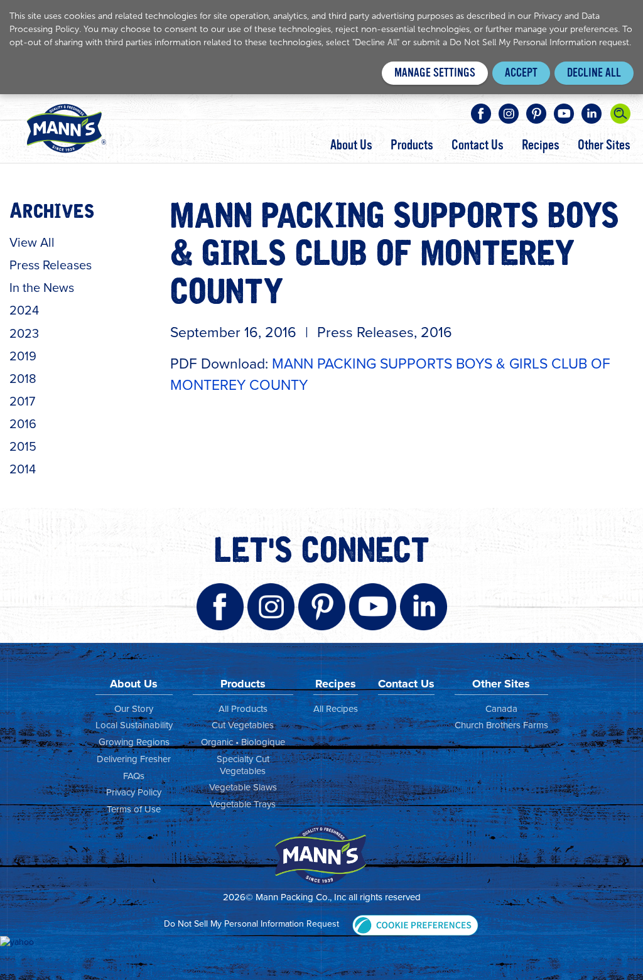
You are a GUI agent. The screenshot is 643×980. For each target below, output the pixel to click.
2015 (22, 446)
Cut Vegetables (243, 725)
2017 (22, 401)
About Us (351, 145)
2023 (24, 333)
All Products (243, 709)
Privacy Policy (133, 792)
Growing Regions (134, 742)
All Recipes (335, 709)
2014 (22, 469)
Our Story (133, 709)
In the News (41, 287)
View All (32, 242)
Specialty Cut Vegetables (243, 765)
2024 (24, 310)
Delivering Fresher (134, 759)
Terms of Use (134, 809)
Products (412, 145)
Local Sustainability (134, 725)
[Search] (620, 114)
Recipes (540, 145)
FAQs (133, 776)
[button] (415, 923)
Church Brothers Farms (501, 725)
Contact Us (477, 145)
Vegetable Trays (243, 804)
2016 (22, 423)
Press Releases (50, 265)
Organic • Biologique (243, 742)
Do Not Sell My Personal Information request (539, 42)
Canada (501, 709)
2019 (22, 356)
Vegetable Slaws (243, 787)
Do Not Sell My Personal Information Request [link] (251, 923)
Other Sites (604, 145)
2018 (22, 378)
